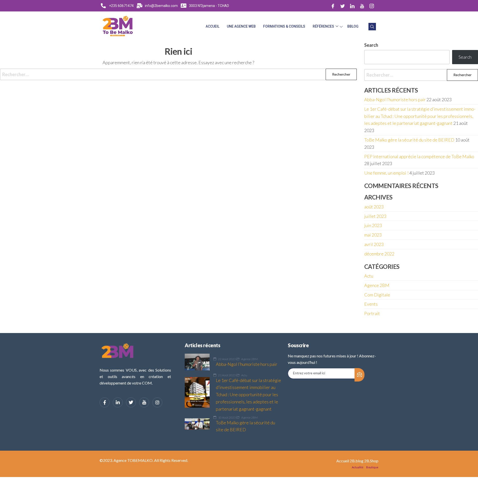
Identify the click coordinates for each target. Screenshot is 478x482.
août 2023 (374, 206)
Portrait (372, 313)
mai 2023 (373, 235)
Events (371, 304)
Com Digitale (377, 294)
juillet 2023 (375, 216)
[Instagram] (371, 5)
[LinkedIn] (352, 5)
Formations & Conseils (284, 26)
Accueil (212, 26)
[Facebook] (333, 5)
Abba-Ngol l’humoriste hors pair (395, 99)
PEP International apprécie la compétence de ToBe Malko (419, 156)
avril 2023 (374, 244)
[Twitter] (342, 5)
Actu (368, 276)
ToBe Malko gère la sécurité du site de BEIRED (409, 140)
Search (465, 57)
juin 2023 (373, 225)
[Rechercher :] (178, 74)
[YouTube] (144, 402)
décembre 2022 (379, 253)
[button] (372, 26)
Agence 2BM (376, 285)
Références (323, 26)
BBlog (352, 26)
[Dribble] (362, 5)
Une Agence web (241, 26)
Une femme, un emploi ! (386, 173)
